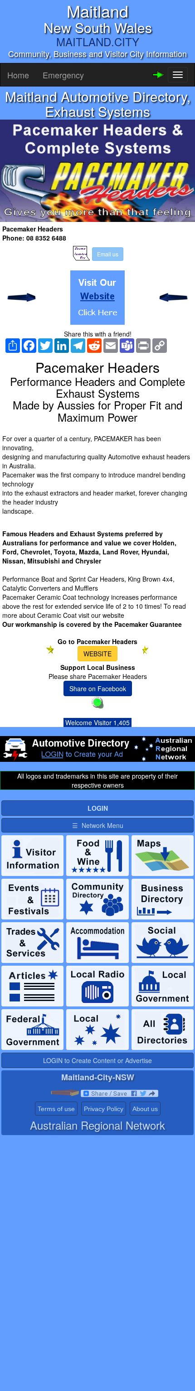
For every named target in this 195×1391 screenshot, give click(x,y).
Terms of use (56, 1108)
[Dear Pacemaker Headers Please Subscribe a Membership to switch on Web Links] (97, 297)
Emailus (107, 254)
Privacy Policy (103, 1108)
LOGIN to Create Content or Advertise (97, 1060)
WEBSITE (97, 653)
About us (145, 1108)
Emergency (63, 75)
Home (18, 75)
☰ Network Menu (97, 825)
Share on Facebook (97, 688)
